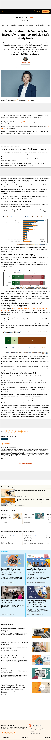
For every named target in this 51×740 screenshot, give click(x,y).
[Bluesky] (8, 733)
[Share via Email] (18, 431)
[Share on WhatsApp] (6, 431)
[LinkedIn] (11, 733)
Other (48, 25)
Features (21, 25)
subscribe (46, 11)
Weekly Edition (39, 25)
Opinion (13, 25)
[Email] (15, 733)
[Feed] (2, 733)
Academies (4, 439)
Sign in (36, 11)
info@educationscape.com (35, 733)
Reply (4, 458)
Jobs (8, 25)
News (2, 25)
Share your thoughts (25, 463)
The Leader (29, 25)
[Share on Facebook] (9, 431)
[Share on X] (12, 431)
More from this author (25, 64)
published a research (27, 122)
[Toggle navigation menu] (2, 11)
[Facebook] (5, 733)
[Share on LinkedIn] (15, 431)
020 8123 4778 (34, 731)
